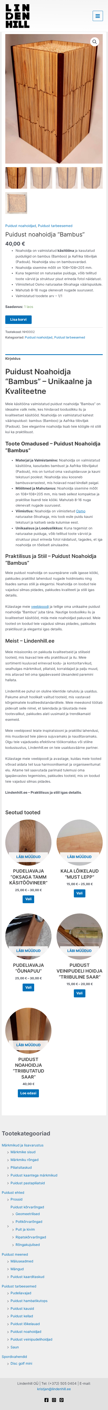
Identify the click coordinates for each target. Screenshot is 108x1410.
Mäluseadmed (22, 1261)
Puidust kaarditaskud (27, 1277)
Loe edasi (28, 1093)
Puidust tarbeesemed (19, 1286)
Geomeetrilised (28, 1214)
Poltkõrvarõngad (29, 1222)
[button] (94, 41)
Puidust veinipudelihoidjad (31, 1339)
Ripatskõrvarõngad (31, 1237)
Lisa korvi (18, 319)
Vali (28, 899)
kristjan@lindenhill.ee (54, 1389)
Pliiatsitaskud (21, 1167)
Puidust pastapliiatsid (28, 1183)
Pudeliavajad (21, 1293)
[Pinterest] (61, 1400)
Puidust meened (15, 1254)
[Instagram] (54, 1400)
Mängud (17, 1269)
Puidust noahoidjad (26, 1332)
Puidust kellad (22, 1316)
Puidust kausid (22, 1309)
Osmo (80, 511)
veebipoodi (40, 607)
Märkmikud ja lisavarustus (22, 1145)
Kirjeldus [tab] (13, 359)
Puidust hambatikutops (29, 1301)
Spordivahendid (14, 1357)
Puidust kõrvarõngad (27, 1207)
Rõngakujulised (28, 1245)
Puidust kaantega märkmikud (34, 1175)
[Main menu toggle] (98, 16)
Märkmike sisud (23, 1152)
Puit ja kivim (25, 1229)
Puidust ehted (13, 1193)
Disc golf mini (21, 1363)
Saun (15, 1347)
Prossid (16, 1199)
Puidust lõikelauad (25, 1324)
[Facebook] (46, 1400)
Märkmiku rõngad (24, 1160)
